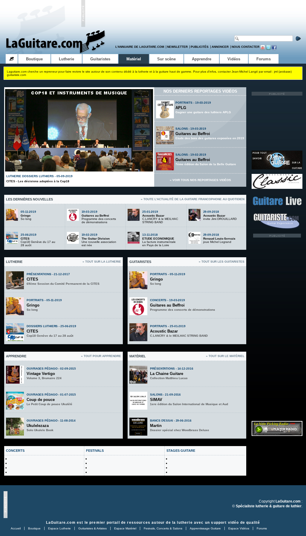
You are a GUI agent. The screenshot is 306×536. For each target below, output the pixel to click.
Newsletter (177, 46)
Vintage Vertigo (41, 373)
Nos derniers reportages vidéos (200, 91)
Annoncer (220, 46)
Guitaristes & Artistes (92, 528)
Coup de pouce (41, 399)
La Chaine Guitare (166, 373)
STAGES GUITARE (180, 450)
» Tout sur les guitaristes (221, 261)
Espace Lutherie (59, 528)
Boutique (34, 528)
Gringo (25, 215)
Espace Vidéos (238, 528)
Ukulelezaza (38, 425)
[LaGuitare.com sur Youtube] (262, 48)
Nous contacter (245, 46)
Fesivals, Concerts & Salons (163, 528)
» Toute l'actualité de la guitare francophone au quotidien (192, 199)
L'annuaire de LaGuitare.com (139, 46)
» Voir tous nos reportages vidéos (200, 180)
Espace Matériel (125, 528)
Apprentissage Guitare (205, 528)
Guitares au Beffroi (192, 133)
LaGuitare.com (61, 522)
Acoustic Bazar (153, 215)
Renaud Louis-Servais (219, 238)
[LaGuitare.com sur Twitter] (268, 48)
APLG (180, 107)
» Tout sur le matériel (225, 356)
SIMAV (156, 399)
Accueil (16, 528)
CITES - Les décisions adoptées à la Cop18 (37, 181)
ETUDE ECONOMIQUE (158, 238)
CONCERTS (15, 450)
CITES (25, 238)
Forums (262, 528)
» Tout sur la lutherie (101, 261)
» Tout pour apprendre (101, 356)
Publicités (200, 46)
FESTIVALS (95, 450)
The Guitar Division (96, 238)
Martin (156, 425)
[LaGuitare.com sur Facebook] (274, 48)
